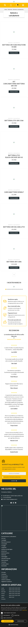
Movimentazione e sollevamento (8, 536)
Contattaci (3, 574)
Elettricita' (3, 554)
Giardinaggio (4, 556)
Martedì (3, 589)
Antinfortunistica (5, 553)
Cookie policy (4, 577)
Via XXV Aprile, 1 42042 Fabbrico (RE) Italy (13, 495)
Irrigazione (3, 547)
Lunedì (2, 588)
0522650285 (8, 497)
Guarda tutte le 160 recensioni (14, 339)
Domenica (3, 599)
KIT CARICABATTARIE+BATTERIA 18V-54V (14, 84)
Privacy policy (4, 576)
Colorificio (3, 562)
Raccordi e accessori (6, 542)
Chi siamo (3, 572)
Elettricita (10, 9)
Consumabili (4, 543)
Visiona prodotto (14, 52)
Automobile (4, 565)
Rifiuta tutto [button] (20, 621)
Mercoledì (3, 591)
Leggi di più (24, 610)
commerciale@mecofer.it (11, 499)
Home (5, 9)
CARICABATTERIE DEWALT (14, 192)
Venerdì (2, 595)
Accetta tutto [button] (7, 621)
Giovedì (2, 593)
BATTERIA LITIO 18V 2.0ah (14, 120)
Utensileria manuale (5, 558)
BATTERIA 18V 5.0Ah (14, 262)
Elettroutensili (4, 560)
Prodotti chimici (5, 564)
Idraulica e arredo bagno (6, 549)
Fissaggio (3, 545)
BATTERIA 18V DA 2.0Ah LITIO (14, 227)
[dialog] (14, 615)
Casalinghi (3, 540)
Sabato (2, 597)
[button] (14, 624)
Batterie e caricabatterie (18, 9)
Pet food (3, 538)
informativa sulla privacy (15, 477)
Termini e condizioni (5, 579)
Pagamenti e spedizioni (6, 581)
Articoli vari (4, 551)
